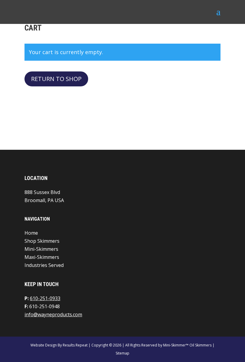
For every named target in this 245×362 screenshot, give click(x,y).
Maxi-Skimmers (41, 257)
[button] (218, 15)
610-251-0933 (45, 298)
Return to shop (56, 79)
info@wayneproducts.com (53, 314)
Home (31, 233)
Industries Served (44, 265)
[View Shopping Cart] (213, 12)
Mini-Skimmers (41, 249)
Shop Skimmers (41, 241)
